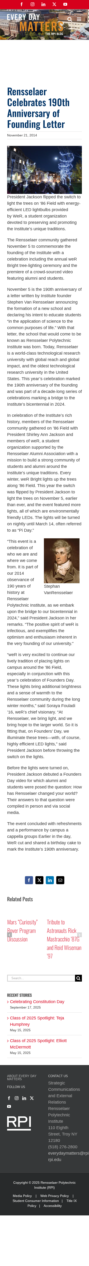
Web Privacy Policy (54, 1196)
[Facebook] (9, 1098)
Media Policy (22, 1196)
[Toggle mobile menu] (79, 19)
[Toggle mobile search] (69, 19)
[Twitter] (32, 1098)
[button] (9, 934)
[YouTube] (9, 1106)
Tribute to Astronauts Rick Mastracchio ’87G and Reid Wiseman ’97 (64, 939)
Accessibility (53, 1206)
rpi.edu (54, 1159)
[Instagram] (17, 1098)
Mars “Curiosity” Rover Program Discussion (22, 930)
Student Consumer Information (36, 1201)
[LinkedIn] (24, 1098)
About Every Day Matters (22, 1077)
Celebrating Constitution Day (37, 1001)
